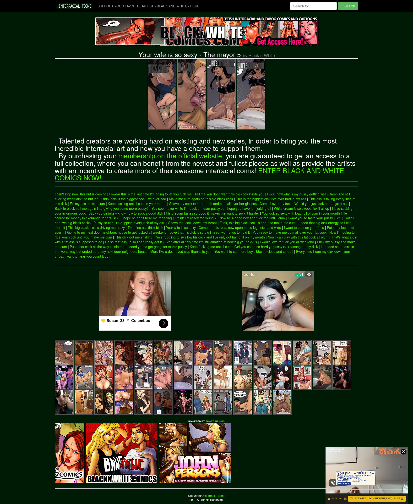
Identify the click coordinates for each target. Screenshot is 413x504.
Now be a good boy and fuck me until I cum (252, 218)
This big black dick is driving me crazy (96, 227)
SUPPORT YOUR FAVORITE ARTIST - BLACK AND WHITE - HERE (148, 6)
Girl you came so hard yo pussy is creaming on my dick (276, 246)
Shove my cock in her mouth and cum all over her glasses (213, 203)
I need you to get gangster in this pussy (157, 246)
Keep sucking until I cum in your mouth (137, 203)
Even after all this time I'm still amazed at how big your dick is (211, 241)
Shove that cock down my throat (192, 222)
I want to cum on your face (304, 227)
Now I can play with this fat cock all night (298, 237)
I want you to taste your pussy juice (314, 218)
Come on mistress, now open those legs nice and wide (240, 227)
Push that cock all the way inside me (97, 246)
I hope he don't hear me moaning (146, 218)
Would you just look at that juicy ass (321, 203)
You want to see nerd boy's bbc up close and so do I (253, 251)
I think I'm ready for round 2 (196, 218)
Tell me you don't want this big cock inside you (229, 194)
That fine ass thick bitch (145, 227)
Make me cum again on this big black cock (201, 198)
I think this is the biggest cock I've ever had (133, 198)
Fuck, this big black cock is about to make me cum (258, 222)
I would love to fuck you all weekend (287, 241)
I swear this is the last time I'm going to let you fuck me (150, 194)
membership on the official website (170, 155)
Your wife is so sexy (181, 227)
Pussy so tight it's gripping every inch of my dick (129, 222)
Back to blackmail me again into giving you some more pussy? (102, 208)
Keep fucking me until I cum (211, 246)
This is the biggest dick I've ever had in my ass (271, 198)
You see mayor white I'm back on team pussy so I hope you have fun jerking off (211, 208)
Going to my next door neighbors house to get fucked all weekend (117, 232)
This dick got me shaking (133, 237)
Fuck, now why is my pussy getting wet (296, 194)
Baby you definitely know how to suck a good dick (125, 213)
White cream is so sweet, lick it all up (301, 208)
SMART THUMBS (215, 421)
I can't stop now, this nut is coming (80, 194)
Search (349, 6)
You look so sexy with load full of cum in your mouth (301, 213)
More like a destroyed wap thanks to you (181, 251)
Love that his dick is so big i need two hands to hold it (209, 232)
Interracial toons (214, 495)
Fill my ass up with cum (87, 203)
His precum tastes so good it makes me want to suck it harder (212, 213)
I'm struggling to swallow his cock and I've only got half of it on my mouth (210, 237)
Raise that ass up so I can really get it (133, 241)
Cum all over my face (276, 203)
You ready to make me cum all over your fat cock (289, 232)
